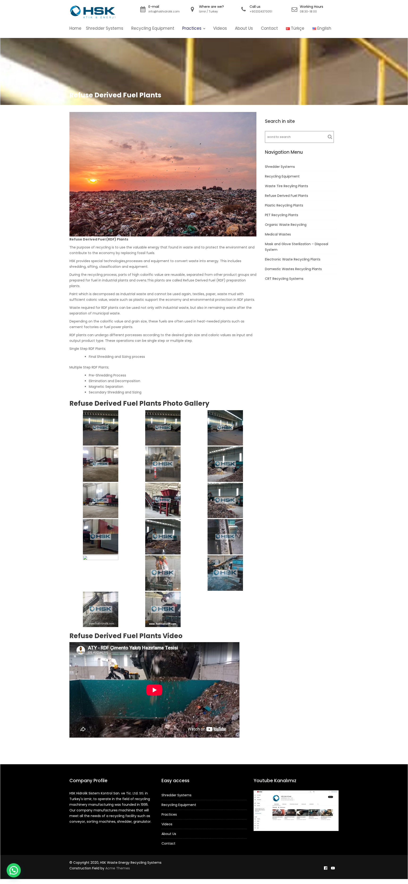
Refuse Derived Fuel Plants (286, 195)
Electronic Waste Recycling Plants (292, 259)
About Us (244, 28)
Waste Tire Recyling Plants (286, 186)
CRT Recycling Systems (284, 278)
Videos (220, 28)
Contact (269, 28)
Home (75, 28)
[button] (14, 870)
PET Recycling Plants (281, 215)
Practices (191, 28)
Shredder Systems (104, 28)
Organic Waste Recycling (285, 224)
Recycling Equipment (152, 28)
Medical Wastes (278, 234)
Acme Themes (117, 868)
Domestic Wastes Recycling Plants (293, 269)
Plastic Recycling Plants (284, 205)
